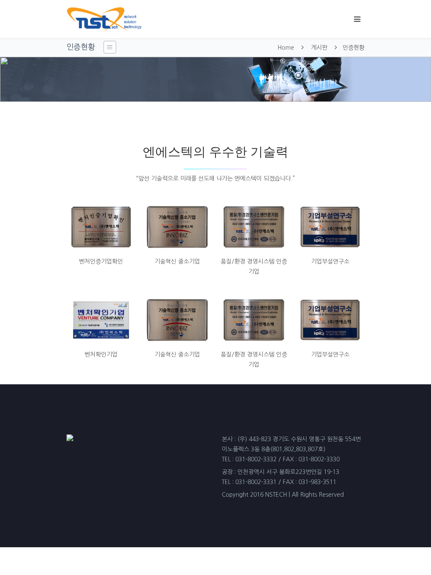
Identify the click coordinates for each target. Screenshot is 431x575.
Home (285, 48)
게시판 (319, 48)
